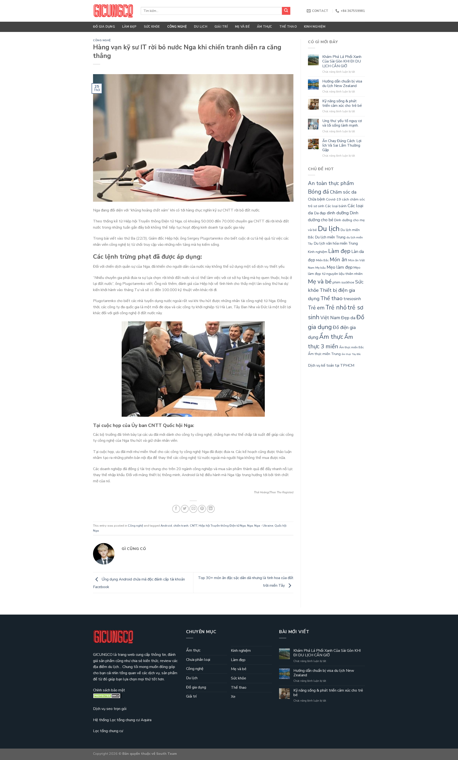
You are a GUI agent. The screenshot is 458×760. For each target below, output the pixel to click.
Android (166, 526)
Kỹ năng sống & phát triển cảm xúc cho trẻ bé (342, 103)
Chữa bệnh (316, 199)
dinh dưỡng (338, 213)
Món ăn (338, 259)
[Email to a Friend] (193, 509)
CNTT (193, 526)
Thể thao (288, 27)
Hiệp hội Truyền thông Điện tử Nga (222, 526)
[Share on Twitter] (185, 509)
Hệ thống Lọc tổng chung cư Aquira (122, 720)
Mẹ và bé (242, 27)
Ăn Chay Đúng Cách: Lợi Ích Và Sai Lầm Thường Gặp (341, 146)
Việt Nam (330, 317)
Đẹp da (348, 318)
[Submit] (286, 11)
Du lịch (200, 27)
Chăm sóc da (343, 192)
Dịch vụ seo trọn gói (109, 708)
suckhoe (347, 282)
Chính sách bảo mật (109, 690)
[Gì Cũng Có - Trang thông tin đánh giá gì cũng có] (113, 10)
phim (336, 282)
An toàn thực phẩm (331, 183)
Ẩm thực (264, 27)
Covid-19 (333, 199)
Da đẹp (320, 213)
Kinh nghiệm (315, 27)
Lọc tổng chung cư (108, 731)
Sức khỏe (152, 27)
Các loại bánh (336, 206)
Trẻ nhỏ (336, 307)
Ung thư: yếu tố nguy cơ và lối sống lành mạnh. (342, 123)
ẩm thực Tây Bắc (351, 354)
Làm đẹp (129, 27)
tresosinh (352, 299)
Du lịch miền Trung (330, 237)
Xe (233, 696)
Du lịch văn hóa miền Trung (336, 243)
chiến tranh (180, 526)
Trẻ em (316, 307)
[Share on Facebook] (176, 509)
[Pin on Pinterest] (202, 509)
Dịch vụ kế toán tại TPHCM (331, 365)
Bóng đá (318, 191)
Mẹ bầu (320, 268)
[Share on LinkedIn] (211, 509)
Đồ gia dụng (104, 27)
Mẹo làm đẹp (340, 267)
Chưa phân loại (198, 659)
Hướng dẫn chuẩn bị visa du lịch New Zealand (342, 83)
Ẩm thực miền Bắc (351, 347)
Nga (250, 526)
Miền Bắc (322, 260)
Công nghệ (177, 27)
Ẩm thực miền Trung (324, 353)
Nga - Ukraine (263, 526)
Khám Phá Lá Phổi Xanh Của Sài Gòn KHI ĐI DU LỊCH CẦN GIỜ (341, 61)
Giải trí (221, 27)
